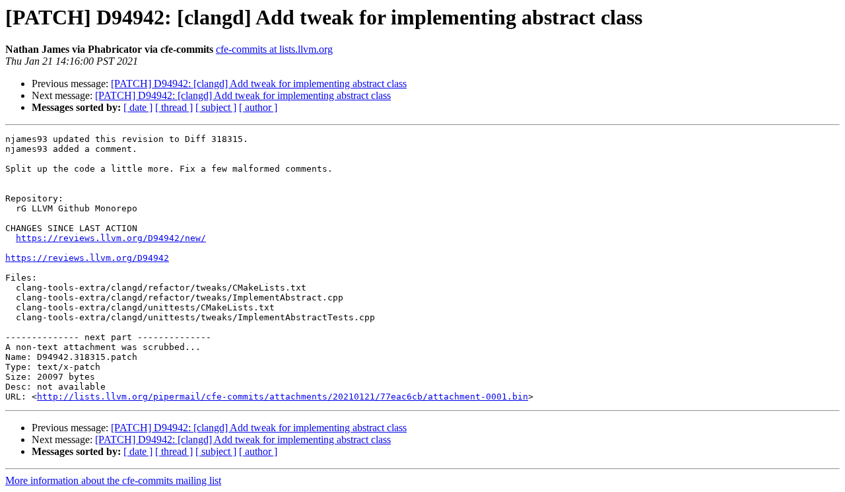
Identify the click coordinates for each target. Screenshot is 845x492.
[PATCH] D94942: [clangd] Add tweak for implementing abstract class (259, 83)
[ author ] (258, 107)
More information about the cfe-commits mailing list (113, 480)
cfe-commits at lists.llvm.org (274, 49)
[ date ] (137, 107)
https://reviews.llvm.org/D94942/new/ (111, 238)
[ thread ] (174, 107)
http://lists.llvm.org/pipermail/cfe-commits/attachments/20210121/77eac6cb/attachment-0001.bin (282, 397)
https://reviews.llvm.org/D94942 (87, 258)
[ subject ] (215, 107)
